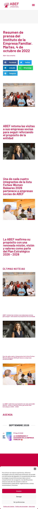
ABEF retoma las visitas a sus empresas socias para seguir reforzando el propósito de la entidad (19, 132)
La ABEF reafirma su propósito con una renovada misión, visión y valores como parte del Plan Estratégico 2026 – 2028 (18, 246)
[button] (35, 469)
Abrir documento (9, 56)
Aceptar (19, 491)
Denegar (19, 496)
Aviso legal (32, 506)
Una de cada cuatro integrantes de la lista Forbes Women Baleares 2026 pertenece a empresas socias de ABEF (18, 186)
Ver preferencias (19, 502)
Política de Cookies (8, 506)
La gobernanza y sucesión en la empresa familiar (23, 438)
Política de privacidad (21, 506)
